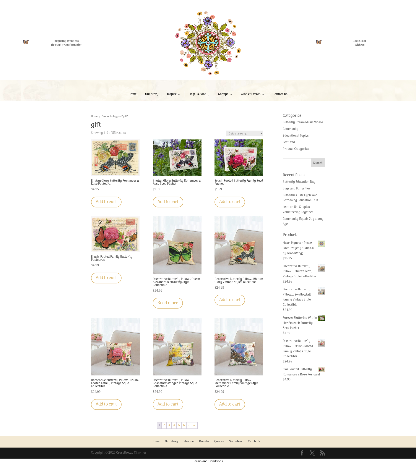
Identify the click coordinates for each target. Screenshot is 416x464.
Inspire (172, 94)
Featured (289, 142)
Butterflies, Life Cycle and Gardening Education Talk (300, 198)
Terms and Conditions (208, 461)
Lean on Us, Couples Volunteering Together (298, 210)
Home (132, 94)
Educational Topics (296, 135)
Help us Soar (197, 94)
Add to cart (106, 202)
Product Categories (296, 149)
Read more (168, 303)
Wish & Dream (250, 94)
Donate (204, 441)
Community (291, 129)
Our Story (151, 94)
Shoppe (223, 94)
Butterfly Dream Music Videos (303, 122)
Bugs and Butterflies (296, 188)
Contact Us (280, 94)
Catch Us (254, 441)
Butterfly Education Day (299, 181)
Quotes (219, 441)
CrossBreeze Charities (131, 452)
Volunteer (235, 441)
